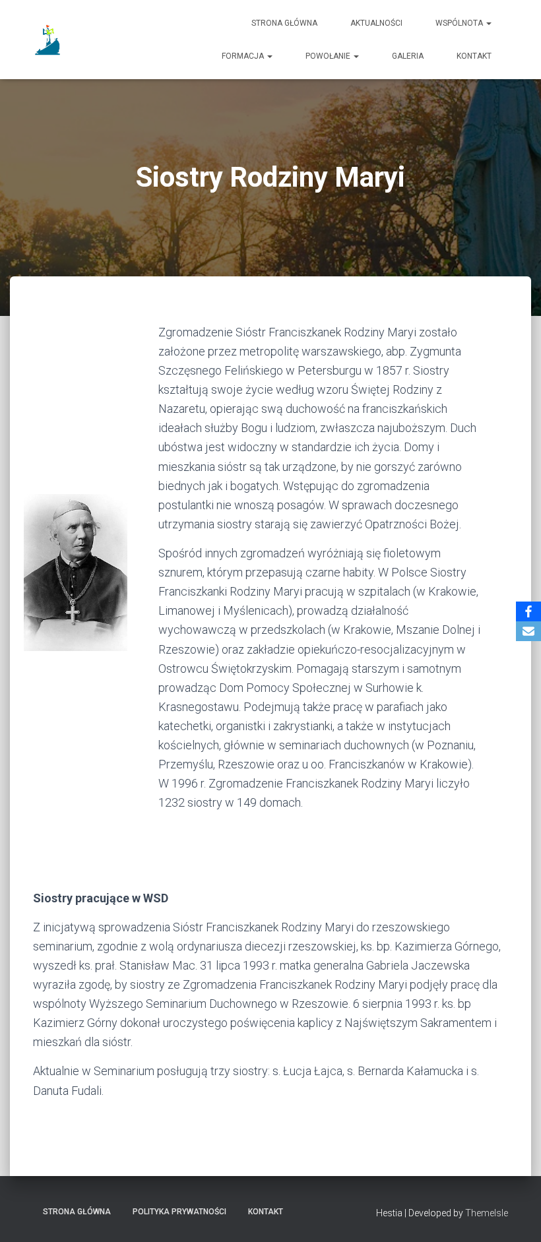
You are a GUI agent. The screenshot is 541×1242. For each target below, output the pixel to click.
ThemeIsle (486, 1213)
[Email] (528, 631)
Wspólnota (460, 23)
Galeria (408, 56)
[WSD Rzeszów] (49, 39)
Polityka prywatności (179, 1211)
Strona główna (284, 23)
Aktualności (376, 23)
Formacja (244, 56)
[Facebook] (528, 611)
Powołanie (328, 56)
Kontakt (474, 56)
